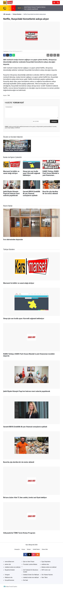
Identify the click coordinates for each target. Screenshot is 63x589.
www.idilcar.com (9, 561)
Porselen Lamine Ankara (30, 564)
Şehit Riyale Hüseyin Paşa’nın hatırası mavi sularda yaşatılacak (34, 8)
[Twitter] (7, 55)
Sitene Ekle (45, 549)
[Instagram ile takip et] (34, 554)
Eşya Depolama (46, 561)
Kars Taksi (44, 577)
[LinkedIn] (10, 55)
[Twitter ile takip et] (29, 554)
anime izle (8, 564)
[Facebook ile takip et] (25, 554)
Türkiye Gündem (17, 14)
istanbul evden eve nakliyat (12, 567)
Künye (23, 549)
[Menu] (54, 2)
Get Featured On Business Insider (30, 571)
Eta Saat (25, 580)
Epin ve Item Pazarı (28, 561)
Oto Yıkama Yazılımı (47, 574)
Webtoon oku (8, 577)
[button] (51, 55)
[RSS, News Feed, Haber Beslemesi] (38, 554)
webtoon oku (45, 564)
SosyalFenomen (9, 580)
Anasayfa (7, 14)
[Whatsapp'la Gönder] (13, 55)
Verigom (7, 574)
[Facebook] (4, 55)
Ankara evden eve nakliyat (49, 567)
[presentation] (9, 8)
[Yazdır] (48, 55)
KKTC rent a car (46, 570)
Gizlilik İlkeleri (36, 549)
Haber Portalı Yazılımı (11, 586)
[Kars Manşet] (8, 2)
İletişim (29, 549)
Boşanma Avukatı (10, 570)
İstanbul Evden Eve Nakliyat (31, 574)
